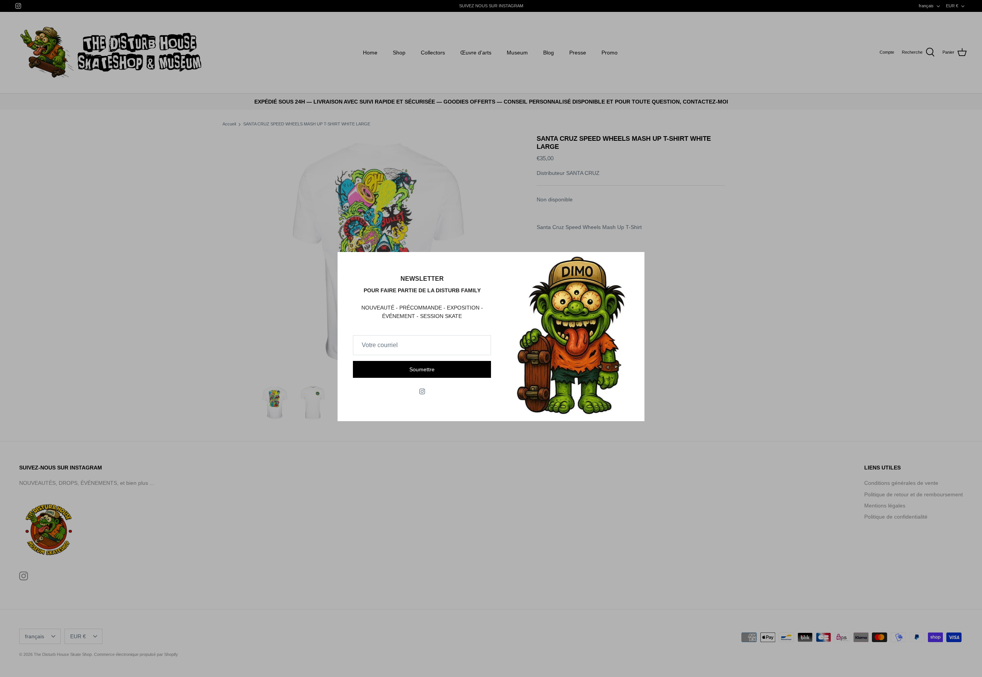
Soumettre (422, 369)
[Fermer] (634, 261)
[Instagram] (422, 391)
